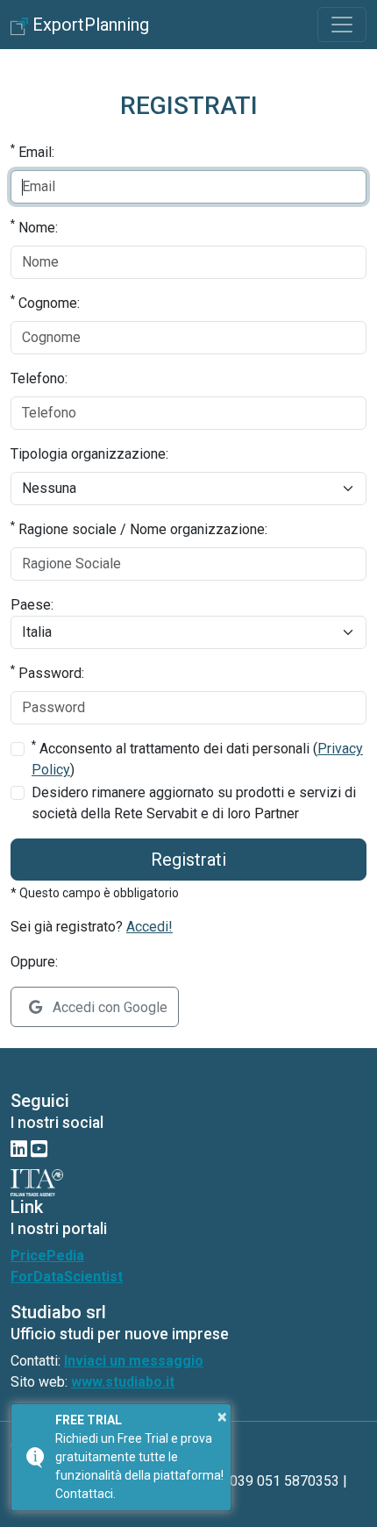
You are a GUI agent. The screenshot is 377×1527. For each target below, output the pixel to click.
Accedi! (149, 926)
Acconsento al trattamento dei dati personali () (197, 758)
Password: (47, 672)
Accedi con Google (108, 1007)
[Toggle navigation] (341, 24)
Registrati (188, 859)
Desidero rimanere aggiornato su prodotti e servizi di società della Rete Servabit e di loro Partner (194, 803)
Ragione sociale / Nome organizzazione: (139, 528)
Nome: (34, 227)
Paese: (32, 604)
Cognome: (45, 302)
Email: (32, 151)
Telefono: (39, 378)
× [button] (222, 1416)
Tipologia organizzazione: (89, 454)
